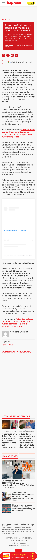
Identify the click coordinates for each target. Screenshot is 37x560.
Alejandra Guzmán (9, 46)
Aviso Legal (27, 538)
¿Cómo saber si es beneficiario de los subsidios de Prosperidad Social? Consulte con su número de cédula (23, 496)
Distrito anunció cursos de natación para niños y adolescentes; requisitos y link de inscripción (23, 507)
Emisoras (17, 538)
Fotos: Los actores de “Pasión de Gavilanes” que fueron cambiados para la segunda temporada (17, 322)
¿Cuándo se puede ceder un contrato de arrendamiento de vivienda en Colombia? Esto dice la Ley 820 (27, 440)
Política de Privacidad (19, 540)
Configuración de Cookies (19, 546)
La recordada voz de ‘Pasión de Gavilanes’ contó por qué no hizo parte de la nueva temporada (18, 133)
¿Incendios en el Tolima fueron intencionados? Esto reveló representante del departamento (9, 440)
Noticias (6, 19)
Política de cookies (19, 543)
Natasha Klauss (8, 345)
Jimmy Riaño (5, 431)
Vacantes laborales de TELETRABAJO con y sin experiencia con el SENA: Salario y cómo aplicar (18, 484)
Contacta (9, 538)
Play (32, 556)
